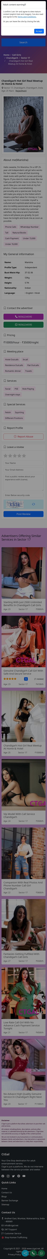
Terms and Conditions (27, 17)
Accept (39, 31)
